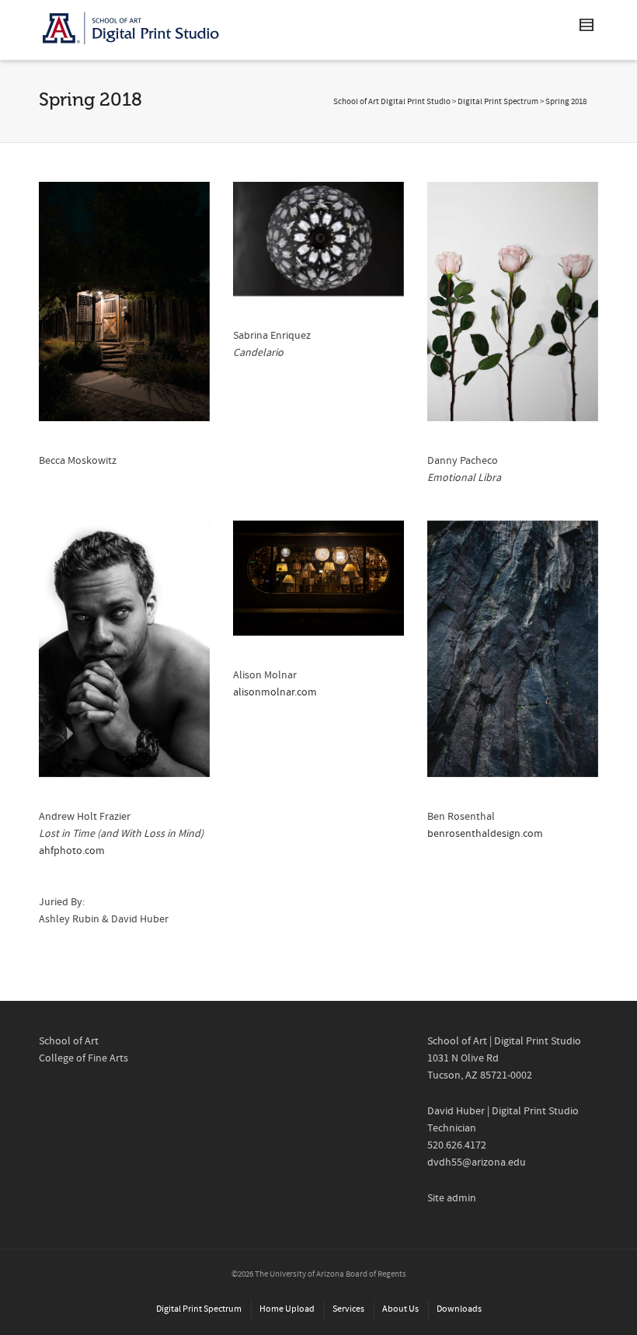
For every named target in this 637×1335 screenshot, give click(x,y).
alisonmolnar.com (275, 692)
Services (348, 1309)
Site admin (451, 1198)
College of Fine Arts (83, 1058)
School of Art (69, 1041)
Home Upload (287, 1309)
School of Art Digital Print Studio (392, 101)
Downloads (459, 1309)
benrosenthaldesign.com (485, 834)
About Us (400, 1309)
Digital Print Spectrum (498, 101)
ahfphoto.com (72, 851)
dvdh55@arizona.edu (476, 1162)
